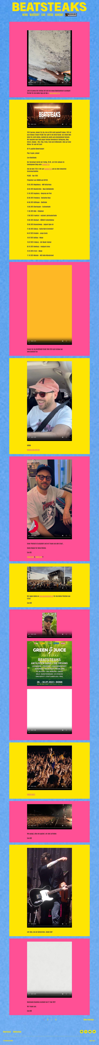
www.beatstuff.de (54, 93)
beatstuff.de (46, 164)
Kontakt (59, 14)
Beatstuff (35, 14)
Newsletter (71, 14)
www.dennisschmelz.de (46, 596)
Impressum (7, 1031)
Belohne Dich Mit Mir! (33, 450)
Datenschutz (17, 1031)
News (25, 14)
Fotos (50, 14)
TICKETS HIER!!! (31, 794)
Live (43, 14)
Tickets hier (30, 557)
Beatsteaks (10, 1041)
